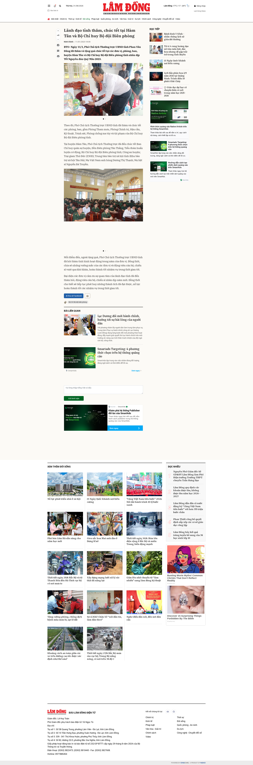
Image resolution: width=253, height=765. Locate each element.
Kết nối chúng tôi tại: (154, 711)
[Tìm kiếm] (60, 5)
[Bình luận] (58, 51)
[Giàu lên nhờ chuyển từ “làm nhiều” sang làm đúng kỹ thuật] (144, 563)
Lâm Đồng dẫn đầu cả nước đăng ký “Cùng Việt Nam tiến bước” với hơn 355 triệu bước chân (188, 507)
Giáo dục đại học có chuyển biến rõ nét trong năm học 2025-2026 (175, 91)
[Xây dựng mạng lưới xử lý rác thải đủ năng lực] (105, 563)
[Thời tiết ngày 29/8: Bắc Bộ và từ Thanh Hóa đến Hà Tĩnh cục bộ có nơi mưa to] (65, 563)
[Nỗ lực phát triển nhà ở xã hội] (65, 484)
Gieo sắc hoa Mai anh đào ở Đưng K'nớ (102, 540)
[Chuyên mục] (49, 5)
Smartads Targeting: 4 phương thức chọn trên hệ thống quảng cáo (119, 352)
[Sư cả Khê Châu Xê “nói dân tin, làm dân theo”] (105, 602)
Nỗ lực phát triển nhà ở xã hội (64, 499)
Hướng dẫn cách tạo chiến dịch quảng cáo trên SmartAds (178, 164)
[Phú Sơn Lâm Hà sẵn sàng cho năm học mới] (65, 524)
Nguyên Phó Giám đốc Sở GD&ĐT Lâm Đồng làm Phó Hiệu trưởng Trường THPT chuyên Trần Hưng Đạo (188, 476)
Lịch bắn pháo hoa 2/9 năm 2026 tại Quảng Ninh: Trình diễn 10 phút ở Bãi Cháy (175, 77)
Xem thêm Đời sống (59, 466)
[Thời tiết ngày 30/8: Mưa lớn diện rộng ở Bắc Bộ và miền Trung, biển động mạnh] (144, 524)
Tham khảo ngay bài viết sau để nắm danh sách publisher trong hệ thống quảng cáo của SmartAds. (123, 418)
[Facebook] (173, 711)
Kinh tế (78, 19)
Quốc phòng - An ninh (109, 19)
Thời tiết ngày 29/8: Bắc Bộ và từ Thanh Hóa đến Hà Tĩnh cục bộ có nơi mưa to (64, 580)
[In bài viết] (58, 56)
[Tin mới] (54, 5)
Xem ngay (136, 370)
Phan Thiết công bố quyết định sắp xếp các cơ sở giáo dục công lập (188, 522)
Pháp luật (95, 19)
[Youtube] (167, 711)
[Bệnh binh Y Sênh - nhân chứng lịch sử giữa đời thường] (156, 37)
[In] (87, 295)
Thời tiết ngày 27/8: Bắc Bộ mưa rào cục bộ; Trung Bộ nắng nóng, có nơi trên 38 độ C (104, 656)
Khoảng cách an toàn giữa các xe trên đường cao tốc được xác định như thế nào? (64, 656)
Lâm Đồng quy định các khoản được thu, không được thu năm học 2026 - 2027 (186, 492)
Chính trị (63, 19)
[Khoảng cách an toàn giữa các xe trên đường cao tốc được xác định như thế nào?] (65, 638)
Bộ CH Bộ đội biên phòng (78, 302)
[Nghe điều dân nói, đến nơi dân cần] (144, 602)
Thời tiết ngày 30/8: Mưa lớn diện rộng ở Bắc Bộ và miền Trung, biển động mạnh (141, 541)
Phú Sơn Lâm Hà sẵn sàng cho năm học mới (64, 540)
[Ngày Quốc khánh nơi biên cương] (156, 64)
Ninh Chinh (68, 41)
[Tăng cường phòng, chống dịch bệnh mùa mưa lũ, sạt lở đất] (65, 602)
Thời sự (71, 19)
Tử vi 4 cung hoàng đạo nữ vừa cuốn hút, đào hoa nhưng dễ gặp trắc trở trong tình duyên (176, 50)
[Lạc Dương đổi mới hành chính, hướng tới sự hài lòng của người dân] (80, 324)
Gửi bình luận (73, 398)
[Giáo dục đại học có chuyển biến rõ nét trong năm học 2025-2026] (156, 90)
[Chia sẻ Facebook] (58, 45)
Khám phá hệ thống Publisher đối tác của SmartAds (124, 412)
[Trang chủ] (48, 19)
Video (177, 19)
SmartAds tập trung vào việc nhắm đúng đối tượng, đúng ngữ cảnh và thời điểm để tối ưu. (118, 361)
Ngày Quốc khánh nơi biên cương (175, 62)
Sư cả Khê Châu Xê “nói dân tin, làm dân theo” (104, 618)
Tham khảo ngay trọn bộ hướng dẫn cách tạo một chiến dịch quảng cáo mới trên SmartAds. (168, 174)
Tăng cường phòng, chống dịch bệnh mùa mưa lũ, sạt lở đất (64, 618)
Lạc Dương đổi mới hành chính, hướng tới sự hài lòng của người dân (119, 319)
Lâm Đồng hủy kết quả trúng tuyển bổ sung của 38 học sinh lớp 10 (188, 535)
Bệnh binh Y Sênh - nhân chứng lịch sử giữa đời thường (174, 37)
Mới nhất (55, 19)
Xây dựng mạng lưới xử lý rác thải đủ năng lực (103, 579)
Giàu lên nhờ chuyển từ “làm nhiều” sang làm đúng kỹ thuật (143, 579)
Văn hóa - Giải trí (126, 19)
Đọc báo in (54, 10)
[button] (103, 118)
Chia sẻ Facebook (74, 296)
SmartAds (72, 370)
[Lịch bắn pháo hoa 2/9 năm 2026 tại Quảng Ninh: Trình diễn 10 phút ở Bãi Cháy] (156, 76)
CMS (185, 763)
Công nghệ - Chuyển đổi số (163, 19)
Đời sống (86, 19)
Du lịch (137, 19)
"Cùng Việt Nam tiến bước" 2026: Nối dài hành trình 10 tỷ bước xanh (144, 502)
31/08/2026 (74, 5)
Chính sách (146, 19)
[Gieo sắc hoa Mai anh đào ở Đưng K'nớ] (105, 524)
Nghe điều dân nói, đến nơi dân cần (143, 618)
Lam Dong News (200, 11)
